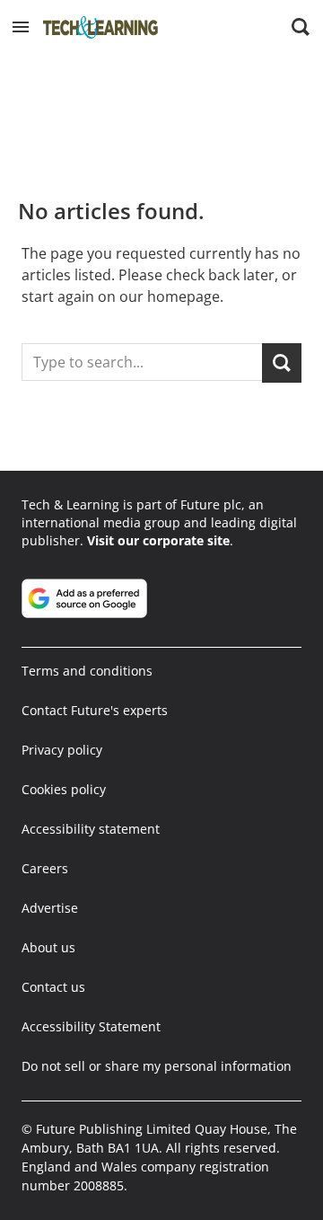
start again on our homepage (121, 296)
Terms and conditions (87, 670)
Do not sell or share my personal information (157, 1065)
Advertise (50, 907)
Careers (45, 868)
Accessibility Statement (91, 1026)
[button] (20, 27)
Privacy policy (62, 749)
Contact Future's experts (95, 710)
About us (48, 947)
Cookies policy (64, 789)
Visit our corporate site (158, 540)
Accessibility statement (91, 828)
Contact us (53, 986)
